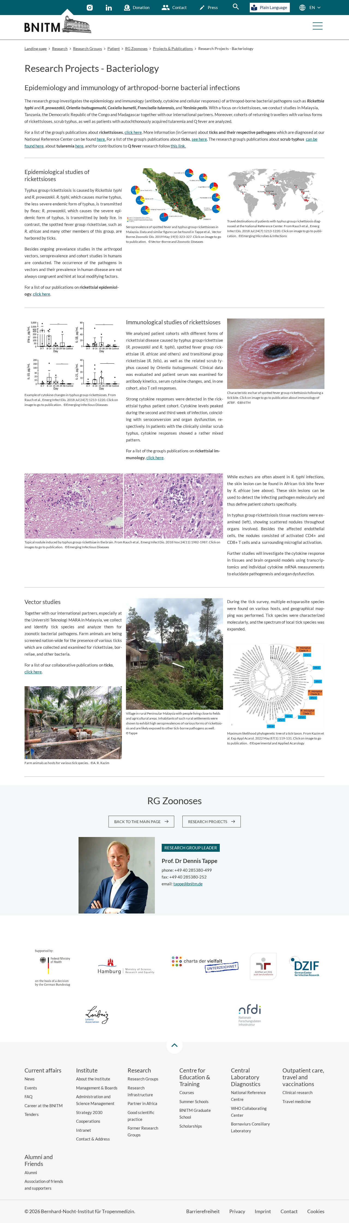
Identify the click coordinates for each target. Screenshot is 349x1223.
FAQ (28, 1096)
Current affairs (43, 1070)
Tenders (32, 1114)
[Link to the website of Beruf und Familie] (263, 967)
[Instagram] (90, 7)
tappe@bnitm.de (188, 883)
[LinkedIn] (109, 7)
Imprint (263, 1211)
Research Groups (143, 1078)
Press (213, 7)
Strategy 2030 (89, 1112)
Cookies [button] (315, 1211)
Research (139, 1070)
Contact (179, 7)
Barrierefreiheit (203, 1211)
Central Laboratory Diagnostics (245, 1077)
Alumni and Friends (39, 1160)
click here (133, 132)
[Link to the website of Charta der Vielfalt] (205, 967)
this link (178, 145)
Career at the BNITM (44, 1105)
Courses (186, 1092)
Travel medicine (296, 1101)
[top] (174, 1045)
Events (31, 1087)
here (79, 145)
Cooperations (88, 1121)
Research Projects (207, 821)
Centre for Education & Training (194, 1077)
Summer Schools (194, 1101)
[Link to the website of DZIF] (305, 967)
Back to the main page (137, 821)
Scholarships (190, 1126)
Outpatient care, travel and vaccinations (303, 1077)
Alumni (31, 1172)
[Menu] (317, 26)
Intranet (83, 1130)
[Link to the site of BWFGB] (126, 967)
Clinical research (297, 1092)
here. (101, 139)
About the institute (93, 1078)
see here (199, 139)
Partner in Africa (142, 1103)
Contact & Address (93, 1138)
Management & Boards (97, 1087)
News (30, 1078)
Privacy (237, 1211)
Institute (87, 1070)
